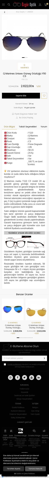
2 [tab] (20, 337)
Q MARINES (13, 322)
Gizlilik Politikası (18, 407)
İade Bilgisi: (18, 107)
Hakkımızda (24, 389)
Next (43, 37)
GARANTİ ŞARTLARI (24, 422)
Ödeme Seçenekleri (18, 414)
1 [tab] (18, 337)
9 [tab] (29, 337)
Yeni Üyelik (35, 414)
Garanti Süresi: (21, 104)
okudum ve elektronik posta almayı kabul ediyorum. (26, 366)
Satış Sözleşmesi (18, 417)
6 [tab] (25, 337)
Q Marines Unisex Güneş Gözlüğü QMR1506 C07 (13, 326)
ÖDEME (18, 403)
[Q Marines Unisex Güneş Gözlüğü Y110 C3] (24, 37)
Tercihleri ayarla (13, 469)
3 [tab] (21, 337)
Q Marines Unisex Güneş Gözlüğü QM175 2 (36, 326)
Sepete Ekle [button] (21, 96)
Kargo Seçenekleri (24, 399)
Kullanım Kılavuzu (18, 411)
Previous (5, 37)
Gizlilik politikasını (14, 364)
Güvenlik (24, 392)
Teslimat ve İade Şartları (24, 395)
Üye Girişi (35, 411)
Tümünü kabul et (35, 469)
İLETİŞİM (35, 403)
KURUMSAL (24, 385)
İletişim (35, 407)
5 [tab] (24, 337)
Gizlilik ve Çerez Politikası (25, 473)
